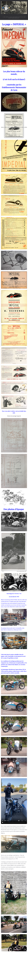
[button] (1, 2)
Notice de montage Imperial (14, 416)
